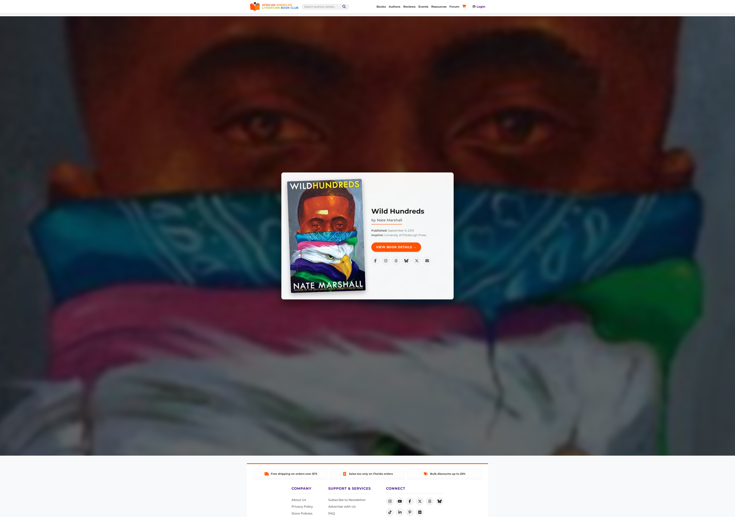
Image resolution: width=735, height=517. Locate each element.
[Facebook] (410, 501)
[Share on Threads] (396, 261)
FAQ (331, 513)
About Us (299, 500)
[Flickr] (420, 512)
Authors (394, 6)
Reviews (409, 6)
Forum (454, 6)
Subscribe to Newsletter (347, 500)
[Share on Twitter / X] (417, 261)
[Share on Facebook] (375, 261)
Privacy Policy (302, 506)
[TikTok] (390, 512)
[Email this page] (427, 261)
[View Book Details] (326, 236)
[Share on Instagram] (386, 261)
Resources (439, 6)
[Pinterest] (410, 512)
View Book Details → (396, 247)
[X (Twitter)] (420, 501)
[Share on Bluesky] (406, 261)
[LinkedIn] (400, 512)
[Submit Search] (343, 7)
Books (381, 6)
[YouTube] (400, 501)
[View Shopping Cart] (464, 6)
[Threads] (430, 501)
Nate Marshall (389, 220)
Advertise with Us (342, 506)
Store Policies (302, 513)
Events (423, 6)
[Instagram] (390, 501)
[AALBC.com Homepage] (274, 6)
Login (481, 6)
